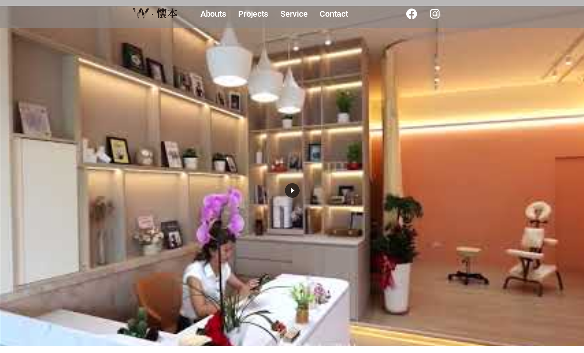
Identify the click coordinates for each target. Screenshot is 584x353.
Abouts (213, 14)
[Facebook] (411, 14)
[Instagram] (435, 14)
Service (294, 14)
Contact (334, 14)
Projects (253, 14)
